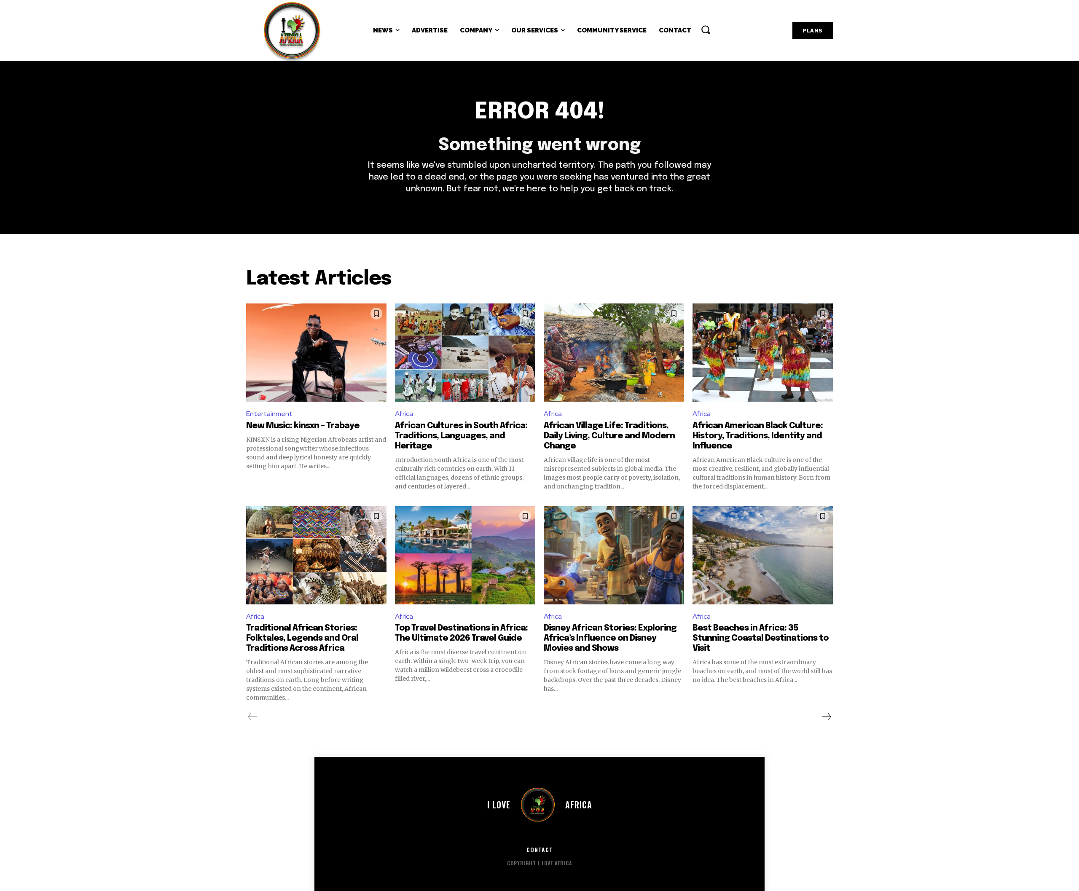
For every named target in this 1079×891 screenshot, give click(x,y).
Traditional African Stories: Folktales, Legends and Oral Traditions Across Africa (302, 638)
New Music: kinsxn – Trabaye (303, 425)
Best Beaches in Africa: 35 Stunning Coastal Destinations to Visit (760, 638)
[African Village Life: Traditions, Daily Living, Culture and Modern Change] (614, 352)
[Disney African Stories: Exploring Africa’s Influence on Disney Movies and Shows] (614, 555)
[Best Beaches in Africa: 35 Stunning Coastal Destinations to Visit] (762, 555)
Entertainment (269, 413)
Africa (404, 413)
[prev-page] (252, 717)
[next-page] (826, 717)
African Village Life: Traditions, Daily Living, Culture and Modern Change (609, 436)
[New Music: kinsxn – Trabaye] (316, 352)
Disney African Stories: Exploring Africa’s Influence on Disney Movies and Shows (610, 638)
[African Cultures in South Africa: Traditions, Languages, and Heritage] (465, 352)
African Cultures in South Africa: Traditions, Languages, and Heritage (461, 436)
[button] (706, 29)
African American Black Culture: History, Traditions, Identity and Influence (757, 436)
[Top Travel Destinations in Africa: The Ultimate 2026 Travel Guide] (465, 555)
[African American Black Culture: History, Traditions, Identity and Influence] (762, 352)
